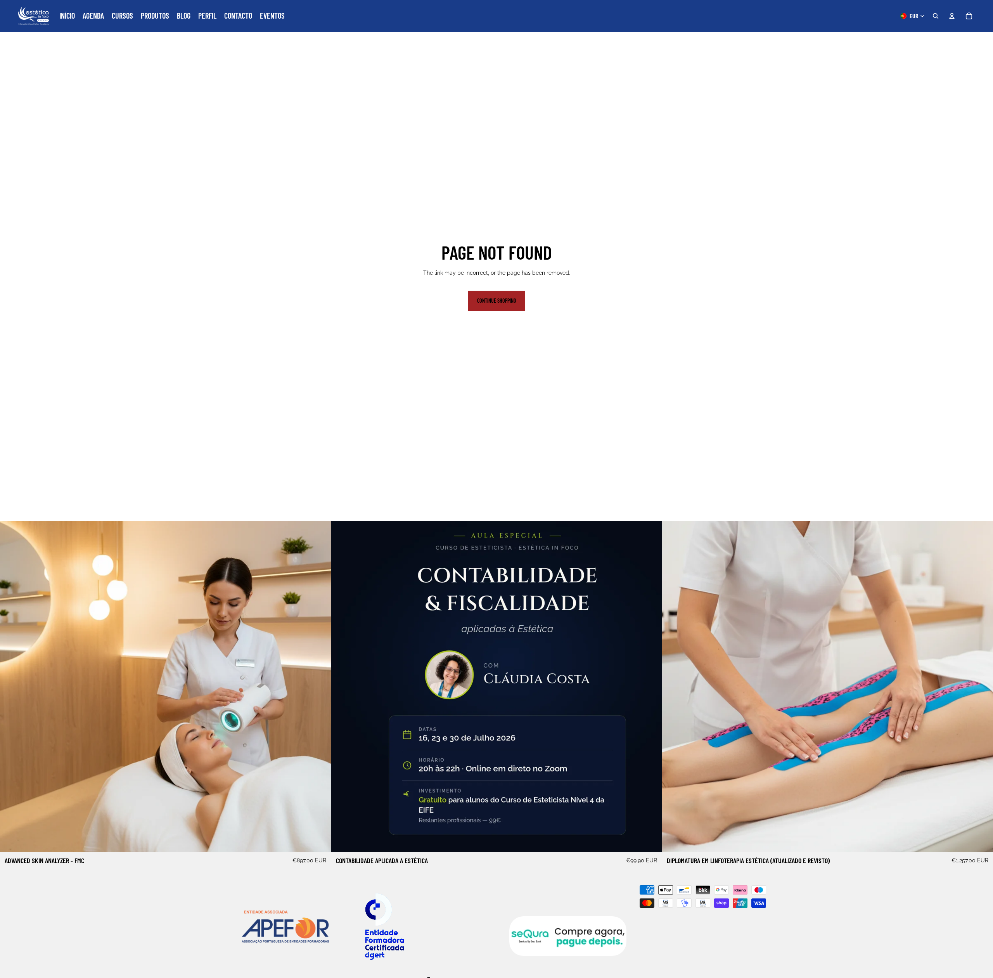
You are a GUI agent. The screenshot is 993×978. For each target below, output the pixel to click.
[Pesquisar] (935, 15)
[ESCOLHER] (319, 840)
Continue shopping (496, 300)
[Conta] (951, 15)
